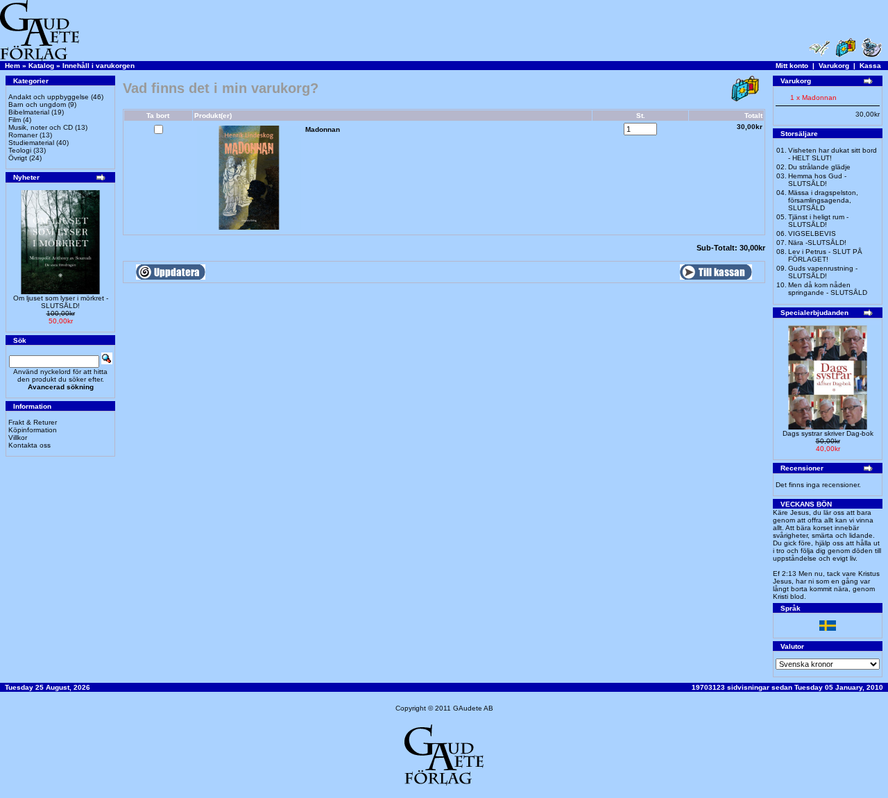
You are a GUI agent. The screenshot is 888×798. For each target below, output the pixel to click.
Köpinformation (32, 430)
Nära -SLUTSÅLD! (817, 242)
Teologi (19, 150)
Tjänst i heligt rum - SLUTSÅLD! (818, 220)
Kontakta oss (29, 445)
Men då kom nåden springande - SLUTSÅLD (827, 288)
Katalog (41, 65)
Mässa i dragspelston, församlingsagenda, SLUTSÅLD (823, 200)
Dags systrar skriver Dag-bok (828, 433)
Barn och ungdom (37, 104)
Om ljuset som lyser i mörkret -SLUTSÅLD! (60, 301)
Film (14, 120)
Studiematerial (31, 142)
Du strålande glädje (819, 167)
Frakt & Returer (32, 422)
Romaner (22, 135)
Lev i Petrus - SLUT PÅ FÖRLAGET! (825, 255)
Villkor (17, 437)
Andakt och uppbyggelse (48, 97)
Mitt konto (792, 65)
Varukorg (834, 65)
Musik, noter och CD (40, 127)
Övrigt (17, 158)
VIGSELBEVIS (812, 233)
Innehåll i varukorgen (98, 65)
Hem (12, 65)
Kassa (870, 65)
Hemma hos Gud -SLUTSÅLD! (817, 179)
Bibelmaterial (28, 112)
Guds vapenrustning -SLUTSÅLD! (822, 272)
